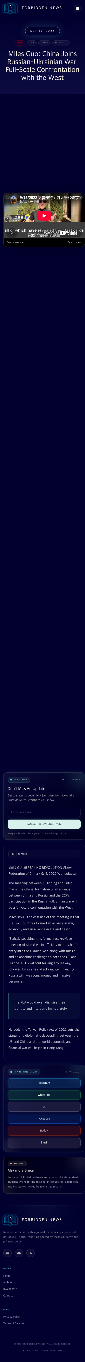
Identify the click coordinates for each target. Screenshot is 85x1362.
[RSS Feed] (30, 1253)
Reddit (44, 1130)
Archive (7, 1282)
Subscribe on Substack (44, 824)
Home (6, 1276)
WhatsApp (44, 1095)
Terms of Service (13, 1323)
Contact (8, 1295)
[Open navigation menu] (78, 8)
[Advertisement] (42, 143)
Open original (74, 242)
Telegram (44, 1083)
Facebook (44, 1118)
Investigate (10, 1289)
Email (44, 1142)
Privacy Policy (11, 1317)
